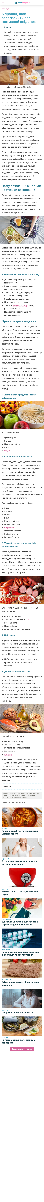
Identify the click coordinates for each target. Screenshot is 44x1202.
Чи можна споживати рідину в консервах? (18, 1041)
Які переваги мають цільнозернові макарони (20, 983)
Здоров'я (5, 859)
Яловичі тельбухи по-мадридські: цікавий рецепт (20, 832)
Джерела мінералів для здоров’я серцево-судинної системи (20, 923)
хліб (28, 619)
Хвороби (5, 889)
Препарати (6, 949)
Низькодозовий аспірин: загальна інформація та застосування (20, 953)
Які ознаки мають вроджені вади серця (20, 893)
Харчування (6, 919)
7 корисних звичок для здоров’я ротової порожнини (19, 862)
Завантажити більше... (22, 1049)
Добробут (5, 9)
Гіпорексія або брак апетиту (17, 1012)
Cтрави (4, 828)
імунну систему (20, 305)
